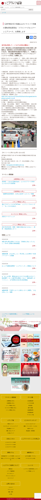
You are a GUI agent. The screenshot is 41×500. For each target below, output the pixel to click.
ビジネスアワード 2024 (10, 444)
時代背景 (30, 405)
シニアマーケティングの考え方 (30, 439)
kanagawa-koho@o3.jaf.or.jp (15, 165)
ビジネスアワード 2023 (10, 446)
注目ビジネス (11, 439)
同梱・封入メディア (10, 430)
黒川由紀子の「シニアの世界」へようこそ (11, 456)
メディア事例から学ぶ (10, 405)
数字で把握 (30, 407)
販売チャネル (30, 428)
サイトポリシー (10, 473)
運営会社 (10, 468)
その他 (10, 494)
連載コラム (10, 452)
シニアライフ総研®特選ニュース (17, 7)
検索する (31, 9)
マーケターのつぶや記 (30, 458)
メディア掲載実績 (10, 471)
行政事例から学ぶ (10, 403)
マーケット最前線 (10, 397)
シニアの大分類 (30, 403)
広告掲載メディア (10, 428)
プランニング (10, 489)
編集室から (30, 452)
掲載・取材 (10, 491)
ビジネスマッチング (30, 420)
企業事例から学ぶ (10, 400)
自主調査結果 (30, 400)
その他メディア (10, 433)
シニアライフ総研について (11, 465)
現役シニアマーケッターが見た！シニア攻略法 (10, 459)
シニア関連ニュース (28, 314)
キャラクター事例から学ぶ (10, 407)
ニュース (6, 7)
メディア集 (10, 420)
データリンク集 (30, 414)
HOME (1, 7)
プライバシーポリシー (10, 475)
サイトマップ (10, 478)
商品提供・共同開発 (30, 430)
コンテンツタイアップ (30, 423)
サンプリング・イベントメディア (10, 426)
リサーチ (10, 487)
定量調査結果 (30, 410)
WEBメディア (11, 423)
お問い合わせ (11, 484)
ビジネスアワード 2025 (10, 442)
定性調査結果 (30, 412)
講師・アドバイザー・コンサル (30, 426)
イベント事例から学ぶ (10, 410)
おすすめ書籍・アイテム (30, 456)
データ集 (30, 397)
